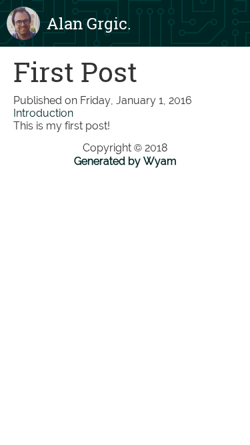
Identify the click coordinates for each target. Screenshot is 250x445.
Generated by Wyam (125, 161)
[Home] (23, 23)
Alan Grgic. (89, 23)
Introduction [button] (43, 113)
